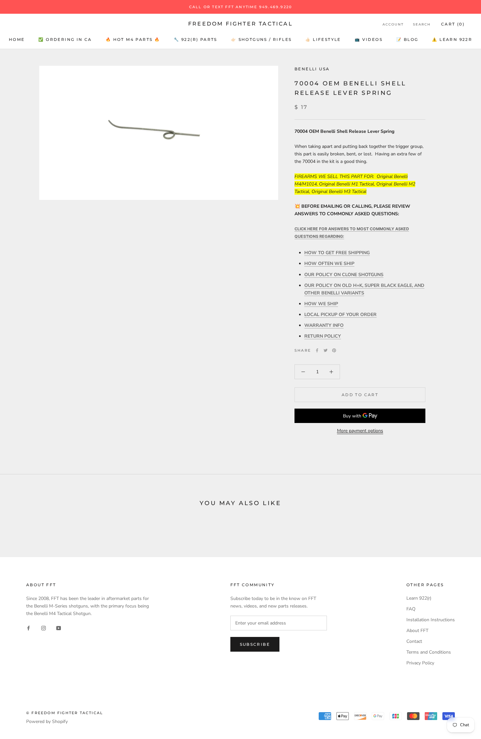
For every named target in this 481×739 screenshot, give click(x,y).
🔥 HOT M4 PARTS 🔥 (133, 39)
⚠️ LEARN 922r (452, 39)
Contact (414, 641)
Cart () (453, 24)
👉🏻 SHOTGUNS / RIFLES (261, 39)
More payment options (360, 431)
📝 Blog (407, 39)
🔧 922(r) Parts (195, 39)
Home (17, 39)
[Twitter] (326, 350)
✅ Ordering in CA (65, 39)
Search (422, 24)
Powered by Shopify (47, 721)
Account (393, 24)
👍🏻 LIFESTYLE (323, 39)
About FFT (417, 630)
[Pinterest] (334, 350)
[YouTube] (58, 627)
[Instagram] (43, 627)
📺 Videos (369, 39)
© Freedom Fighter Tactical (64, 713)
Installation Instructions (430, 620)
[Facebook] (317, 350)
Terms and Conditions (428, 652)
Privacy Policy (420, 663)
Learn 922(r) (418, 598)
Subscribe (255, 644)
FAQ (411, 609)
